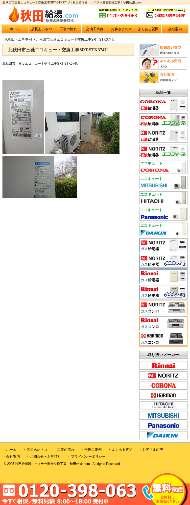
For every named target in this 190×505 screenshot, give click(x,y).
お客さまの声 (121, 29)
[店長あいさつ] (163, 55)
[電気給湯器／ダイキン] (163, 234)
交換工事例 (94, 29)
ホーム (15, 29)
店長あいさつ (41, 29)
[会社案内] (163, 82)
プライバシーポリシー (88, 456)
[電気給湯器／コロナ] (163, 172)
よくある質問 (148, 29)
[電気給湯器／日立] (163, 203)
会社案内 (175, 29)
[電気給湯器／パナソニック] (163, 219)
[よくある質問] (163, 68)
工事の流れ (68, 29)
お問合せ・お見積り (45, 456)
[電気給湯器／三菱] (163, 187)
